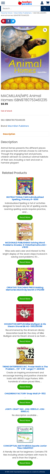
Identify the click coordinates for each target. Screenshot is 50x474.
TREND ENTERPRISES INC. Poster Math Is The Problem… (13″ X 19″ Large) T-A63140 (25, 367)
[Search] (44, 8)
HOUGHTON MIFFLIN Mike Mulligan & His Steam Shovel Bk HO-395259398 (25, 325)
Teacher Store (6, 13)
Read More (25, 217)
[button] (45, 30)
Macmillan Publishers (23, 13)
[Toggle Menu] (3, 3)
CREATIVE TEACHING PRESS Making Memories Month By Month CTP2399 (25, 288)
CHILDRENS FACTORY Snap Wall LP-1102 (25, 393)
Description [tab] (9, 134)
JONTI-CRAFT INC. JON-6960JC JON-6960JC (25, 410)
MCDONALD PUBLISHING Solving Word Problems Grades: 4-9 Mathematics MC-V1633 (25, 245)
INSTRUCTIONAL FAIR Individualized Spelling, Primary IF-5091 (25, 198)
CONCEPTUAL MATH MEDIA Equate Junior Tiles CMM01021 (25, 447)
